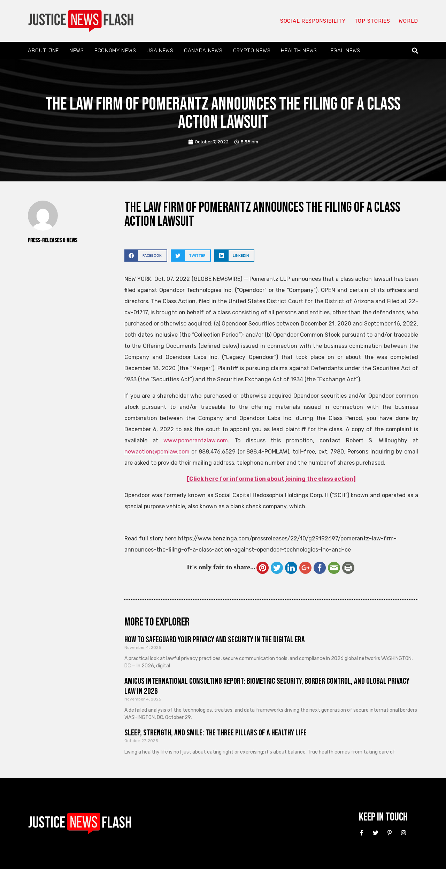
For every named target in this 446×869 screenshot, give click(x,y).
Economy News (115, 50)
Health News (299, 50)
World (408, 21)
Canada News (203, 50)
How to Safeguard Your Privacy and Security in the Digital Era (214, 640)
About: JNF (43, 50)
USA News (160, 50)
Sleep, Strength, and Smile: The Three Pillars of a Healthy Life (215, 733)
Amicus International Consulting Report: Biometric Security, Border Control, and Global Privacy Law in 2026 (266, 686)
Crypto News (252, 50)
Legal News (344, 50)
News (76, 50)
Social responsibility (313, 21)
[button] (415, 51)
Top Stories (372, 21)
